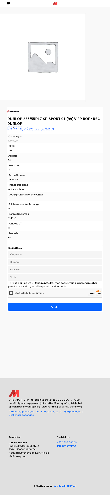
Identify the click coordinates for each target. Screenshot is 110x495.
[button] (8, 3)
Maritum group (17, 456)
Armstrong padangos (21, 411)
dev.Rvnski (60, 486)
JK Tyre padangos (70, 411)
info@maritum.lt (66, 445)
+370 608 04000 (67, 442)
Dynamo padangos (47, 411)
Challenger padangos (21, 415)
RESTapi (71, 486)
